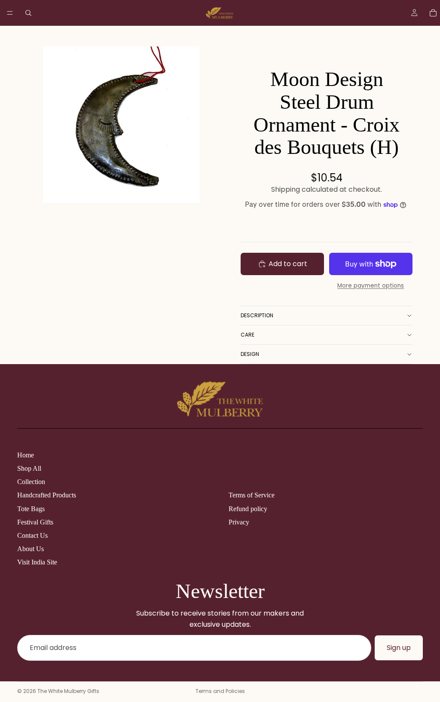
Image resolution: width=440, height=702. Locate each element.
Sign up (399, 648)
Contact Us (32, 535)
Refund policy (248, 508)
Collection (31, 481)
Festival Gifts (35, 522)
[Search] (28, 12)
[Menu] (10, 13)
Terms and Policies (220, 691)
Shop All (29, 468)
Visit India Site (37, 562)
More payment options (370, 286)
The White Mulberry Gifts (68, 691)
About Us (30, 548)
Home (25, 455)
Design (250, 354)
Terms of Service (252, 495)
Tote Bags (31, 508)
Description (257, 315)
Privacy (239, 522)
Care (247, 334)
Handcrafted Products (46, 495)
